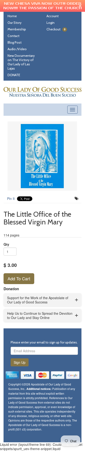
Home (12, 16)
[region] (42, 6)
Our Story (14, 23)
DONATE (14, 75)
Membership (17, 29)
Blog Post (14, 42)
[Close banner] (80, 6)
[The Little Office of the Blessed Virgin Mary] (42, 156)
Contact (13, 36)
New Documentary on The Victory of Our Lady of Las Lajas (21, 62)
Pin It (11, 198)
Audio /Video (17, 49)
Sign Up (20, 362)
